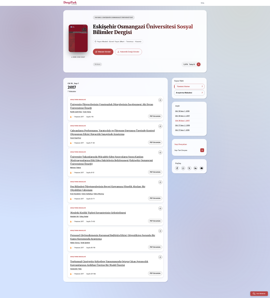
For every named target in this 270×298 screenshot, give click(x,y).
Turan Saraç (87, 112)
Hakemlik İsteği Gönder (129, 52)
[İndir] (202, 150)
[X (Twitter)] (189, 168)
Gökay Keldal (83, 216)
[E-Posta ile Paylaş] (201, 168)
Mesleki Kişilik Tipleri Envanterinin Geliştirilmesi (98, 212)
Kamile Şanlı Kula (76, 112)
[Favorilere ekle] (160, 100)
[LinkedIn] (195, 168)
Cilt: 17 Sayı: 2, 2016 (182, 125)
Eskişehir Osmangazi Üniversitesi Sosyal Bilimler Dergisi (143, 29)
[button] (189, 86)
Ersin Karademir (75, 194)
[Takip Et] (198, 64)
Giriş (202, 3)
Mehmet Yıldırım (75, 167)
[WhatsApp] (183, 168)
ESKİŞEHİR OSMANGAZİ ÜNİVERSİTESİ (118, 17)
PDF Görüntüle (155, 116)
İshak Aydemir (85, 243)
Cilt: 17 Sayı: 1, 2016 (182, 130)
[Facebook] (177, 168)
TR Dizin (97, 64)
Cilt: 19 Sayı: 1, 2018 (182, 111)
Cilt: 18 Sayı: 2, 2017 (182, 116)
